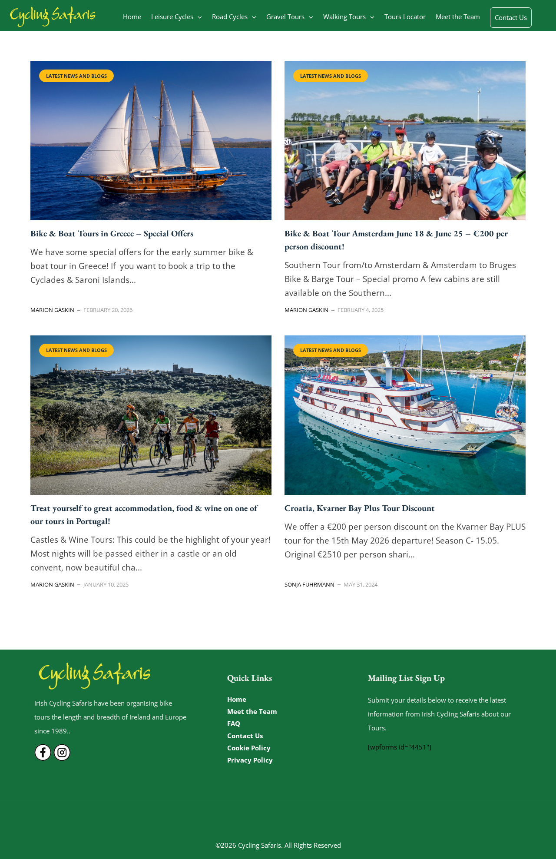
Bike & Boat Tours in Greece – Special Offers (111, 233)
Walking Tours (344, 16)
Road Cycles (230, 16)
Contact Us (511, 17)
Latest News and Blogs (76, 76)
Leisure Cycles (172, 16)
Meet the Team (458, 16)
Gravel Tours (285, 16)
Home (132, 16)
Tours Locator (405, 16)
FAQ (233, 723)
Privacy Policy (250, 760)
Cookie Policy (249, 747)
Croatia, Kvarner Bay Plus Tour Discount (360, 508)
